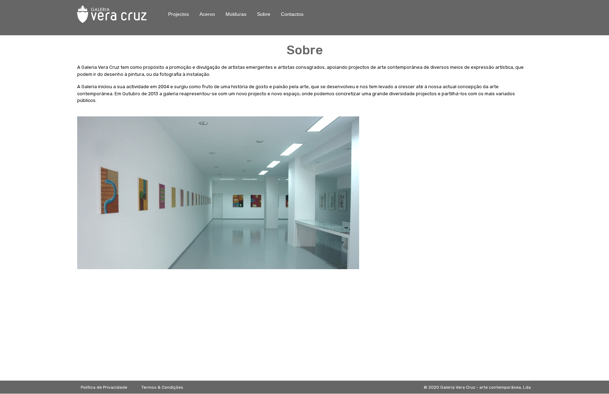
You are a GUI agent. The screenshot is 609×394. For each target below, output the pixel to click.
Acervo (207, 14)
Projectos (178, 14)
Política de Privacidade (104, 387)
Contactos (292, 14)
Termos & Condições (162, 387)
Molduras (236, 14)
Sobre (263, 14)
